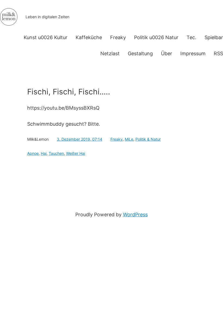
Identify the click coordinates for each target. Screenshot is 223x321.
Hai (44, 153)
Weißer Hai (75, 153)
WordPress (135, 214)
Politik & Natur (148, 139)
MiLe (129, 139)
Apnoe (33, 153)
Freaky (116, 139)
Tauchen (56, 153)
